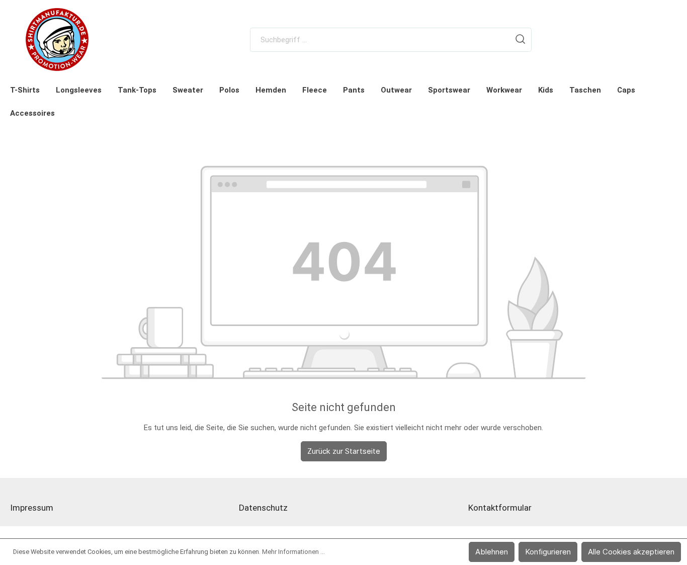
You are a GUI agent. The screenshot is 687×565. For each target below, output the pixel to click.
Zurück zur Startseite (343, 451)
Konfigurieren (548, 551)
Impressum (31, 508)
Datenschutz (263, 508)
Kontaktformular (500, 508)
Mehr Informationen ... (293, 551)
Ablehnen (491, 551)
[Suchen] (520, 40)
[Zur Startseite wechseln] (57, 39)
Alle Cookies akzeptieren (631, 551)
